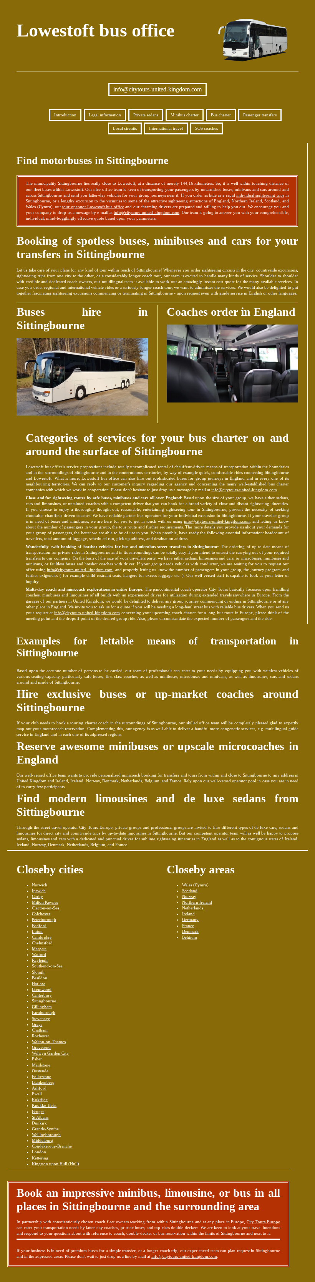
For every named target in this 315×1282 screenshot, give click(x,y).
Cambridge (41, 937)
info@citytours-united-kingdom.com (157, 89)
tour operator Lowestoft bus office (93, 206)
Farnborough (43, 1012)
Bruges (38, 1111)
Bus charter (221, 115)
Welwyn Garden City (50, 1053)
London (39, 1151)
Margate (39, 948)
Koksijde (40, 1099)
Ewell (37, 1094)
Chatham (40, 1030)
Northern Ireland (197, 902)
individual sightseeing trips (260, 195)
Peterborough (44, 919)
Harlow (38, 983)
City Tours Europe (263, 1221)
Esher (37, 1059)
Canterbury (42, 995)
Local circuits (125, 128)
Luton (37, 931)
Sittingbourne (44, 1001)
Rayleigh (40, 960)
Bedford (39, 925)
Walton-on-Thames (49, 1041)
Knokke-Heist (44, 1105)
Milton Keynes (45, 902)
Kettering (40, 1158)
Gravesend (41, 1047)
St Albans (40, 1117)
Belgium (189, 937)
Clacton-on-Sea (45, 908)
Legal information (105, 115)
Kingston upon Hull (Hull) (55, 1163)
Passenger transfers (260, 115)
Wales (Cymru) (195, 885)
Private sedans (145, 115)
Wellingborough (46, 1134)
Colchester (41, 913)
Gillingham (42, 1006)
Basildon (39, 978)
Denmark (190, 931)
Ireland (188, 913)
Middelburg (42, 1140)
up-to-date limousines (127, 833)
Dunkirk (39, 1123)
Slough (38, 972)
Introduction (65, 115)
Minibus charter (185, 115)
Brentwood (41, 989)
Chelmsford (42, 943)
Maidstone (41, 1065)
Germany (190, 919)
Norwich (39, 885)
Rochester (40, 1036)
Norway (189, 896)
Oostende (40, 1070)
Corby (37, 896)
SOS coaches (206, 128)
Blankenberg (43, 1082)
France (188, 925)
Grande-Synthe (45, 1128)
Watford (39, 954)
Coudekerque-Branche (52, 1146)
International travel (166, 128)
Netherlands (192, 908)
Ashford (39, 1088)
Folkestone (41, 1076)
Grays (37, 1024)
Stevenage (41, 1018)
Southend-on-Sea (47, 966)
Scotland (189, 890)
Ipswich (39, 890)
